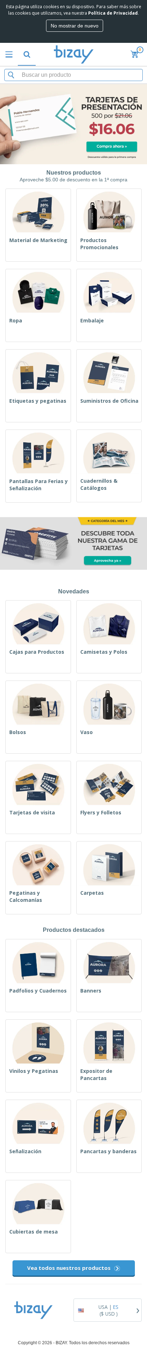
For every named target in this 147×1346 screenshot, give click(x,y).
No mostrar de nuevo (74, 26)
